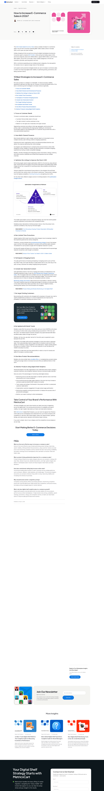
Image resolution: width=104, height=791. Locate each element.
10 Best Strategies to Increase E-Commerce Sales (77, 50)
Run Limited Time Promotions (24, 95)
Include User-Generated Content (24, 100)
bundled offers (35, 359)
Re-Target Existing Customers (24, 102)
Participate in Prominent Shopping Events (27, 97)
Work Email (55, 786)
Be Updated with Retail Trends (24, 104)
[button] (18, 31)
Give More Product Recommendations (26, 106)
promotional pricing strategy (38, 242)
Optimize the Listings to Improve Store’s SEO (28, 93)
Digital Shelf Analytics (22, 8)
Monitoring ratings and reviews (22, 280)
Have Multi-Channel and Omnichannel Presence (28, 90)
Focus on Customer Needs (23, 88)
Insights (15, 8)
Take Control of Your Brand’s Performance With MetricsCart (77, 54)
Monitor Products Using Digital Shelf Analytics (28, 109)
